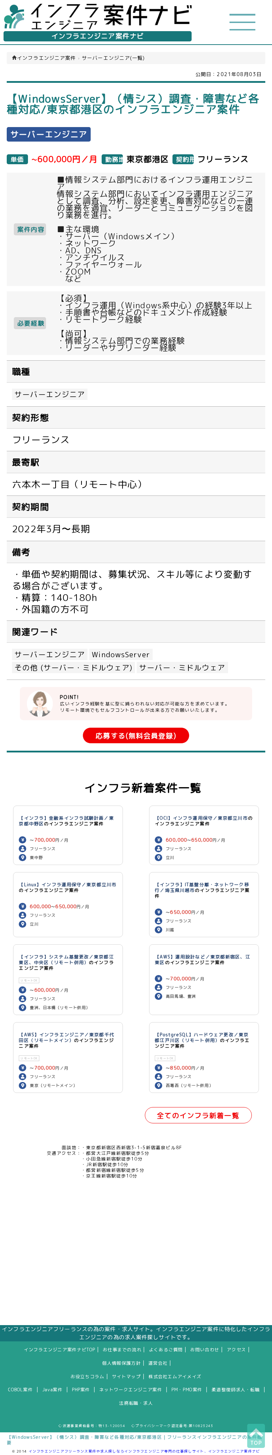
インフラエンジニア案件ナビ (97, 36)
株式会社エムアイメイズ (175, 1376)
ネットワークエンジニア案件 (130, 1389)
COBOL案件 (20, 1389)
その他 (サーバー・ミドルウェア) (73, 667)
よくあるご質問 (166, 1349)
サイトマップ (126, 1376)
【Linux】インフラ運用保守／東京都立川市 (68, 884)
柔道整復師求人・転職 (235, 1389)
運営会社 (158, 1363)
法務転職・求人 (136, 1403)
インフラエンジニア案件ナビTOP (59, 1349)
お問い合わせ (204, 1349)
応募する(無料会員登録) (136, 735)
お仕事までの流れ (122, 1349)
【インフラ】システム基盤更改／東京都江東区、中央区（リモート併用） (66, 959)
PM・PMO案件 (186, 1389)
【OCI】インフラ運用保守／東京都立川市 (201, 818)
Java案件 (52, 1389)
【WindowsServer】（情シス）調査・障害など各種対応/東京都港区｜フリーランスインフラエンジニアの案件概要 (134, 1439)
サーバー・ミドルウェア (182, 667)
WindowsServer (121, 654)
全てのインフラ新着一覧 (198, 1115)
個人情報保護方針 (121, 1363)
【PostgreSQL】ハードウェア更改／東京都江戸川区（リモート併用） (202, 1037)
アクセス (236, 1349)
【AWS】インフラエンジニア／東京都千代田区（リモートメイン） (66, 1037)
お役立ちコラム (87, 1376)
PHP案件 (81, 1389)
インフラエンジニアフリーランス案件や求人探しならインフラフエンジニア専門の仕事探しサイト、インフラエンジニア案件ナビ (144, 1451)
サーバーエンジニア (50, 394)
